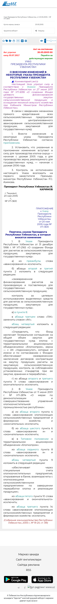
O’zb (49, 40)
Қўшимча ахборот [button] (11, 31)
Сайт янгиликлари (28, 559)
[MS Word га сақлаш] (22, 41)
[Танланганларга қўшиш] (3, 41)
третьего (47, 378)
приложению (11, 142)
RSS (28, 570)
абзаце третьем (25, 316)
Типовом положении (36, 438)
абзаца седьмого (29, 449)
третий (48, 268)
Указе (29, 241)
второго (33, 378)
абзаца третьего (28, 506)
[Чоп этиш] (25, 41)
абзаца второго (30, 411)
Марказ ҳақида (28, 554)
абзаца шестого (31, 428)
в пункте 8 (20, 312)
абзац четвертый (23, 324)
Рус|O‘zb (54, 40)
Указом (33, 87)
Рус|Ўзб (51, 41)
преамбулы (34, 261)
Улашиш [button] (41, 31)
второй (33, 268)
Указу (45, 211)
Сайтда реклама (28, 564)
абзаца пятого (24, 496)
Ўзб (47, 40)
